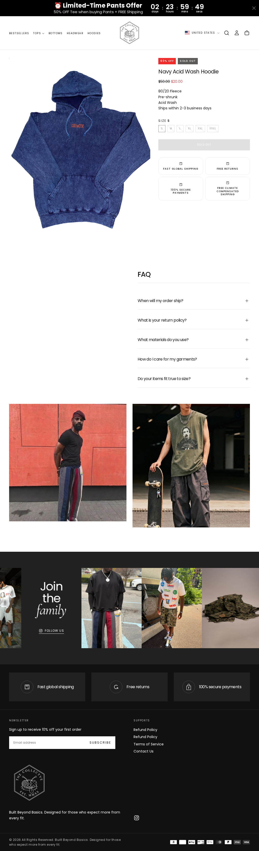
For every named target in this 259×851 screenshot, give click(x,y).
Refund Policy (145, 729)
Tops (37, 33)
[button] (227, 33)
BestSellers (19, 33)
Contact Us (144, 751)
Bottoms (56, 33)
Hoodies (94, 33)
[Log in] (237, 33)
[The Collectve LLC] (29, 782)
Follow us (41, 630)
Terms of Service (149, 744)
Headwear (75, 33)
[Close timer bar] (254, 8)
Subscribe (100, 742)
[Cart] (247, 33)
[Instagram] (137, 818)
